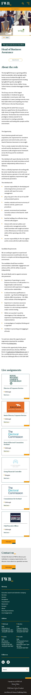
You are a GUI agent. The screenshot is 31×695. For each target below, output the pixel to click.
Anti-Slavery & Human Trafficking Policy (15, 692)
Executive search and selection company (14, 593)
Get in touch (8, 567)
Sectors (4, 597)
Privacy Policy (15, 684)
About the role (15, 60)
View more (8, 541)
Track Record (5, 602)
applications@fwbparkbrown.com (17, 352)
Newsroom (5, 604)
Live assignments (15, 8)
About (3, 608)
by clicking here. (12, 343)
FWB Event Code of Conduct (15, 688)
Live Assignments (7, 613)
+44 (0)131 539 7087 (7, 632)
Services (4, 595)
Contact (4, 606)
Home (7, 37)
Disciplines (5, 599)
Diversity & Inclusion (8, 611)
